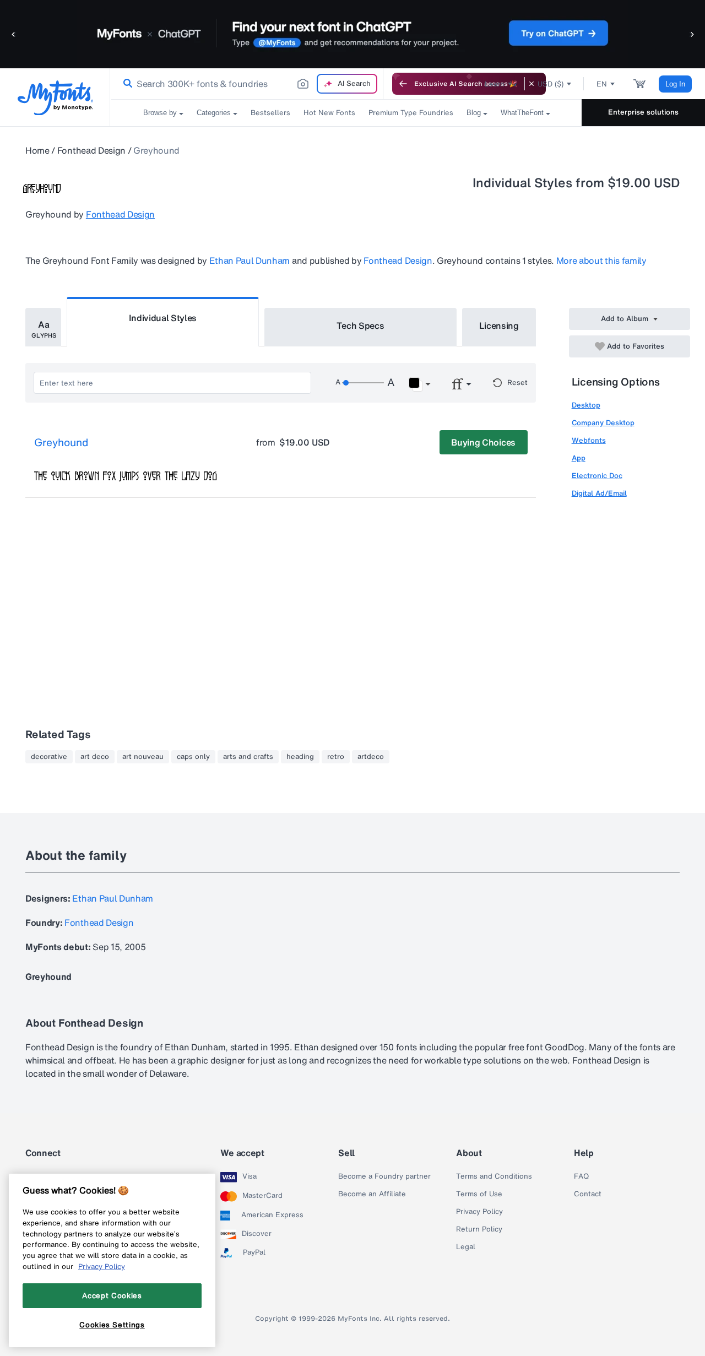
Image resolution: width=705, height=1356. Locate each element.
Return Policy (479, 1229)
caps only (193, 756)
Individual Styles (163, 317)
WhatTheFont (522, 113)
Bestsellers (270, 112)
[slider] (363, 382)
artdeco (370, 756)
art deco (94, 756)
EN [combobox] (601, 84)
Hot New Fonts (329, 112)
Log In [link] (675, 84)
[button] (14, 34)
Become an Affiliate (372, 1194)
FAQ (581, 1176)
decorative (49, 756)
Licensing (499, 325)
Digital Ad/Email (599, 493)
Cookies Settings (112, 1324)
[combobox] (246, 83)
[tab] (43, 327)
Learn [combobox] (495, 84)
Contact (587, 1194)
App (578, 458)
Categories (214, 113)
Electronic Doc (597, 475)
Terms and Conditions (494, 1176)
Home (37, 150)
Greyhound (61, 443)
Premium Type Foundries (410, 112)
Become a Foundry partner (384, 1176)
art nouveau (143, 756)
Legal (465, 1247)
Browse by (160, 113)
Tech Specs (360, 325)
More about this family (601, 260)
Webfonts (589, 440)
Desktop (586, 405)
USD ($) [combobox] (550, 84)
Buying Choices (483, 442)
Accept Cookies (112, 1295)
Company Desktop (603, 422)
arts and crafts (248, 756)
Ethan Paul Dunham (249, 260)
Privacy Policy (479, 1211)
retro (335, 756)
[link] (126, 84)
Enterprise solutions (643, 112)
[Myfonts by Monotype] (55, 97)
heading (300, 756)
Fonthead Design (91, 150)
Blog (474, 113)
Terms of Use (479, 1194)
